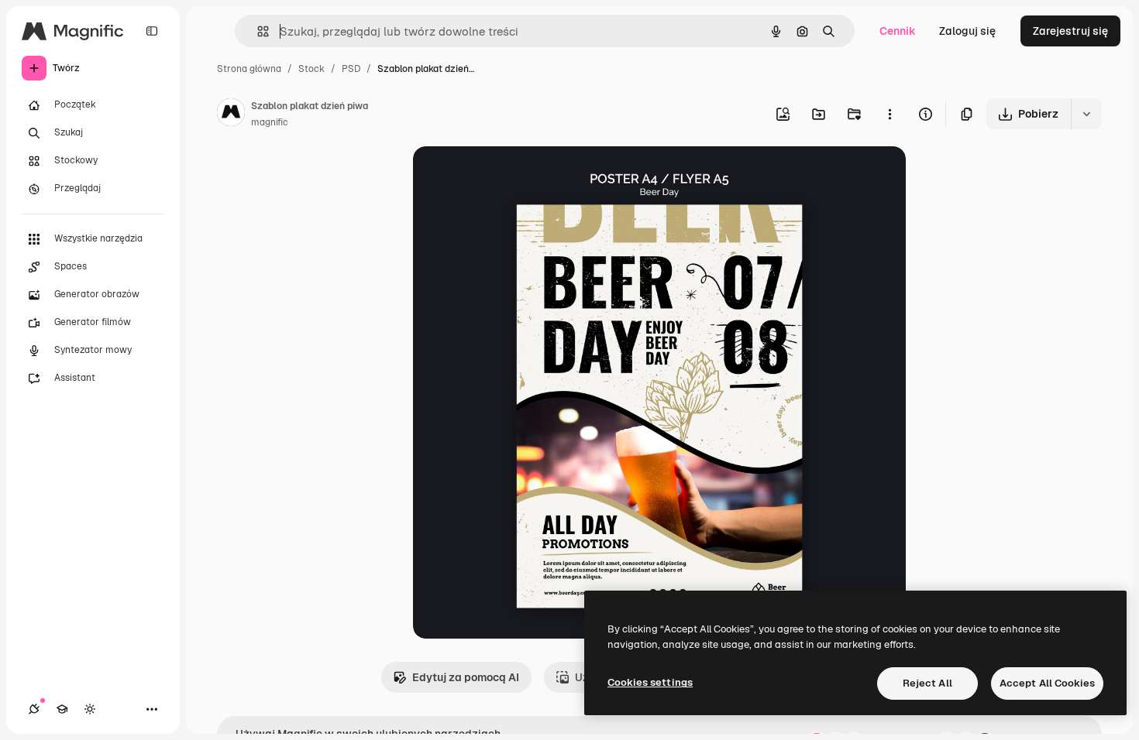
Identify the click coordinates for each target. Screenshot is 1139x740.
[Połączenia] (34, 709)
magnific (269, 122)
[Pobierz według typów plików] (1086, 113)
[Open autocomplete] (257, 31)
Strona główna (249, 69)
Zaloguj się (967, 31)
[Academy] (62, 709)
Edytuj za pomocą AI (465, 677)
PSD (351, 69)
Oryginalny (519, 176)
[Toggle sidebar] (151, 31)
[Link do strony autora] (231, 114)
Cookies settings (650, 682)
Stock (311, 69)
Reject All (927, 683)
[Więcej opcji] (889, 113)
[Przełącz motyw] (89, 709)
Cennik (897, 31)
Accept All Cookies (1047, 683)
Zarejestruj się (1070, 31)
